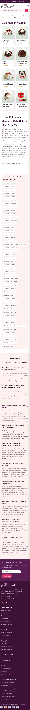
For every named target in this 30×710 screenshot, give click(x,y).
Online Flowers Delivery (7, 682)
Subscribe (7, 576)
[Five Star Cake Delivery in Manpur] (8, 96)
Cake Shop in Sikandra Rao (10, 220)
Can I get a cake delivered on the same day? (12, 464)
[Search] (26, 10)
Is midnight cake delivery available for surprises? (13, 482)
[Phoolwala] (15, 585)
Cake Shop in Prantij (21, 244)
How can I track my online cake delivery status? (12, 538)
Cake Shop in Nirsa (8, 309)
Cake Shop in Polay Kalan (10, 339)
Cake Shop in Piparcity (9, 196)
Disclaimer (4, 643)
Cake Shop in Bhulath (9, 190)
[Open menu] (28, 5)
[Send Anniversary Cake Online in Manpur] (8, 32)
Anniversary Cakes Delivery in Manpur (7, 42)
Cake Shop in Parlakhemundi (11, 217)
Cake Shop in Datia (8, 230)
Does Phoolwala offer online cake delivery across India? (13, 369)
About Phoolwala (5, 610)
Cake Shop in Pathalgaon (10, 336)
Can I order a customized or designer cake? (14, 502)
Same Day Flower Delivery (8, 699)
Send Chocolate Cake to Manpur (22, 62)
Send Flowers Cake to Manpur (22, 105)
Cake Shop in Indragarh (9, 264)
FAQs (2, 616)
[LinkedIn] (13, 602)
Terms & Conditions (6, 632)
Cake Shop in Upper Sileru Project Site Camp (15, 326)
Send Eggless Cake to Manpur (8, 84)
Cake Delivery (9, 15)
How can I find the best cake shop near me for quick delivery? (13, 387)
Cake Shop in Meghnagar (10, 258)
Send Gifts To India (6, 685)
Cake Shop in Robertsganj (10, 312)
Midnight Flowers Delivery (8, 691)
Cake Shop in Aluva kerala (10, 281)
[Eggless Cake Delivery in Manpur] (8, 75)
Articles (3, 663)
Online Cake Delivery (6, 693)
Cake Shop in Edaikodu (9, 227)
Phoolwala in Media (6, 668)
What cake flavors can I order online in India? (14, 406)
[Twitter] (10, 602)
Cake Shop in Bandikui (9, 213)
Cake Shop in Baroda (9, 288)
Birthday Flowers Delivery (8, 688)
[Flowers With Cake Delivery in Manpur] (22, 96)
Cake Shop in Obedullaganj (10, 285)
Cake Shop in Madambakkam (11, 183)
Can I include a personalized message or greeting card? (11, 520)
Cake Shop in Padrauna (9, 186)
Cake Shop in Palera (9, 224)
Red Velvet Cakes (8, 295)
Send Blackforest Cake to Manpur (8, 63)
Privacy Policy (5, 635)
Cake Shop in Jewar (9, 261)
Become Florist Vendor (7, 624)
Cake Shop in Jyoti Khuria (10, 268)
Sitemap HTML (5, 621)
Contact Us (4, 613)
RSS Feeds (4, 671)
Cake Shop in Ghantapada (10, 200)
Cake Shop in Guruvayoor (10, 247)
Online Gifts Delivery (6, 674)
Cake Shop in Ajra (8, 244)
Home (3, 15)
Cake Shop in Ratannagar (10, 203)
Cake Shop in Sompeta (9, 210)
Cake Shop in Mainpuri (9, 342)
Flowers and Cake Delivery (8, 696)
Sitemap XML (4, 618)
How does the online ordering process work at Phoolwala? (11, 444)
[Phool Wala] (7, 5)
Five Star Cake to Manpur (7, 105)
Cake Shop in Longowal (9, 315)
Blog (2, 657)
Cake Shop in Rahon (9, 346)
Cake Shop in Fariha (9, 234)
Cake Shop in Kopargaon (10, 275)
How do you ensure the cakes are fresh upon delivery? (13, 426)
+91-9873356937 (12, 1)
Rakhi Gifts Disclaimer (7, 646)
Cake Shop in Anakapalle (10, 237)
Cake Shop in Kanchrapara (10, 207)
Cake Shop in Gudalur (9, 254)
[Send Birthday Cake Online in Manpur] (22, 32)
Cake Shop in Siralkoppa (10, 271)
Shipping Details (5, 641)
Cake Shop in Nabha (9, 319)
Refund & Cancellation (7, 638)
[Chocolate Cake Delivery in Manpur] (22, 53)
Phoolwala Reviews (6, 660)
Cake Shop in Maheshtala (10, 302)
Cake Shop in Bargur (9, 322)
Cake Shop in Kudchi (9, 332)
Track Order (21, 1)
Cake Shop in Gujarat (9, 193)
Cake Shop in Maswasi (9, 298)
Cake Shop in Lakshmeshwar (11, 278)
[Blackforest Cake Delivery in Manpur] (8, 53)
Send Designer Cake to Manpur (22, 84)
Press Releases (5, 666)
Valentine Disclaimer (6, 649)
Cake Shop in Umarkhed (10, 241)
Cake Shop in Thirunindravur (11, 251)
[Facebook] (2, 602)
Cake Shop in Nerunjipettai (10, 305)
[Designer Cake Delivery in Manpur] (22, 75)
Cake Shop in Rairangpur (10, 329)
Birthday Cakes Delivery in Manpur (21, 42)
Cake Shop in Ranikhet (9, 292)
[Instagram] (6, 602)
